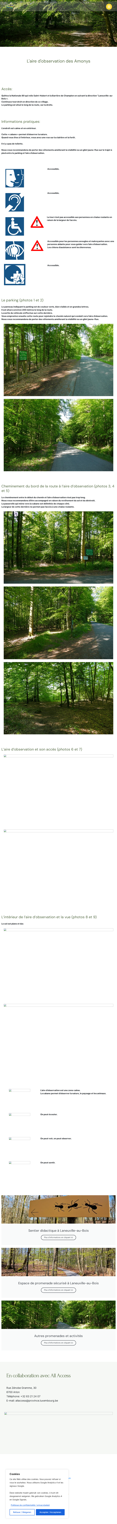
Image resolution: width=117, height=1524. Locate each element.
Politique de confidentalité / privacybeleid (30, 1505)
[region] (37, 1493)
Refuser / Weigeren (22, 1512)
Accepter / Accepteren (50, 1512)
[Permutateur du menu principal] (109, 7)
